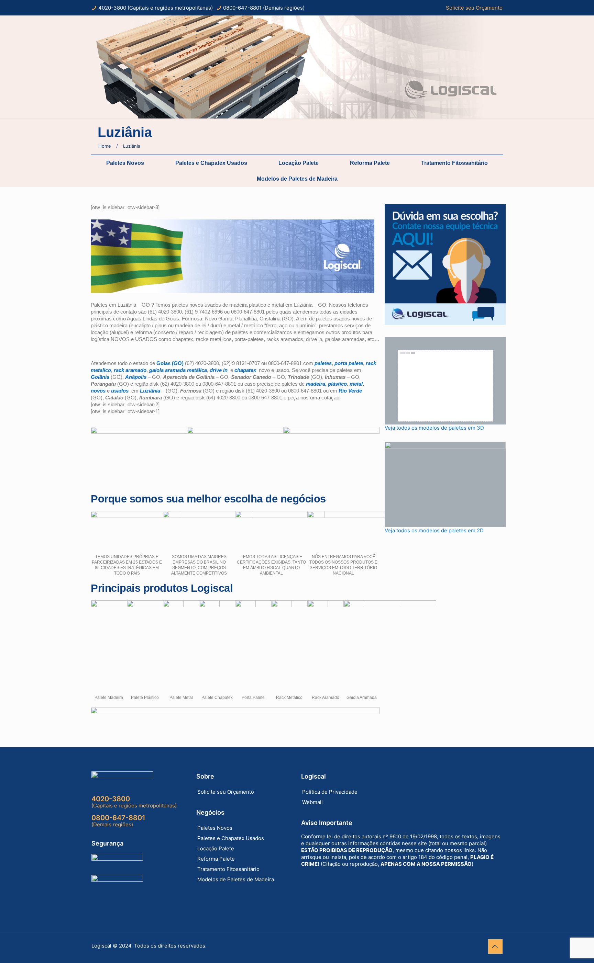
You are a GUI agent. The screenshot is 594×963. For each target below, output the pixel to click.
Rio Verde (350, 391)
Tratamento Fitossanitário (454, 163)
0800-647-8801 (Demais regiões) (264, 7)
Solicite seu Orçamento (474, 7)
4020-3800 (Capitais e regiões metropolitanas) (155, 7)
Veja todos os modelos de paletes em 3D (434, 427)
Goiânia (101, 377)
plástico (337, 384)
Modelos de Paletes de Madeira (297, 179)
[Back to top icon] (495, 946)
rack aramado (130, 370)
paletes (323, 363)
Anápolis (135, 377)
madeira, (317, 384)
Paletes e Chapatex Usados (211, 163)
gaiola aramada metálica (178, 370)
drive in (219, 370)
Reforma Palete (370, 163)
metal (356, 384)
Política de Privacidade (330, 792)
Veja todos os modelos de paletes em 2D (434, 530)
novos (98, 391)
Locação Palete (298, 163)
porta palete (348, 363)
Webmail (312, 802)
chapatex (245, 370)
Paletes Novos (125, 163)
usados (120, 391)
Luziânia (150, 391)
